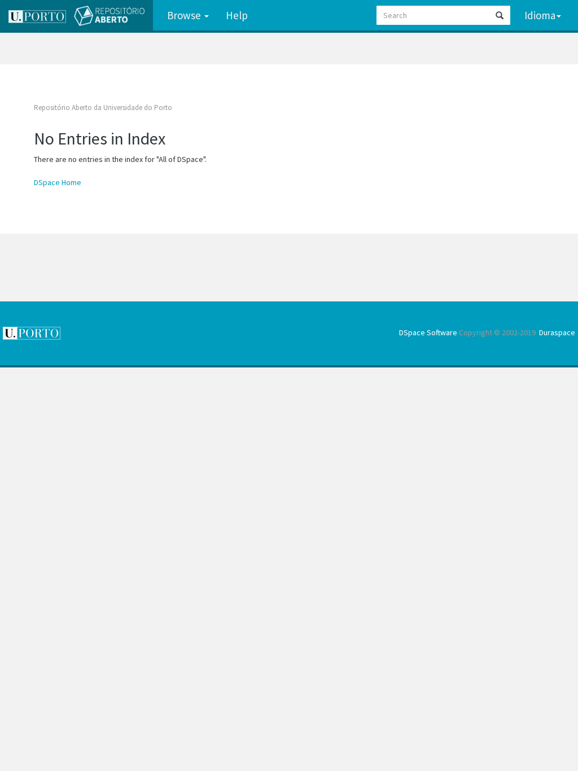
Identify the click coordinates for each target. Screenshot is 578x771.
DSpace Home (57, 182)
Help (237, 15)
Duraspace (557, 332)
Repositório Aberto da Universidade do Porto (103, 107)
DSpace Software (428, 332)
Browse (185, 15)
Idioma (539, 15)
